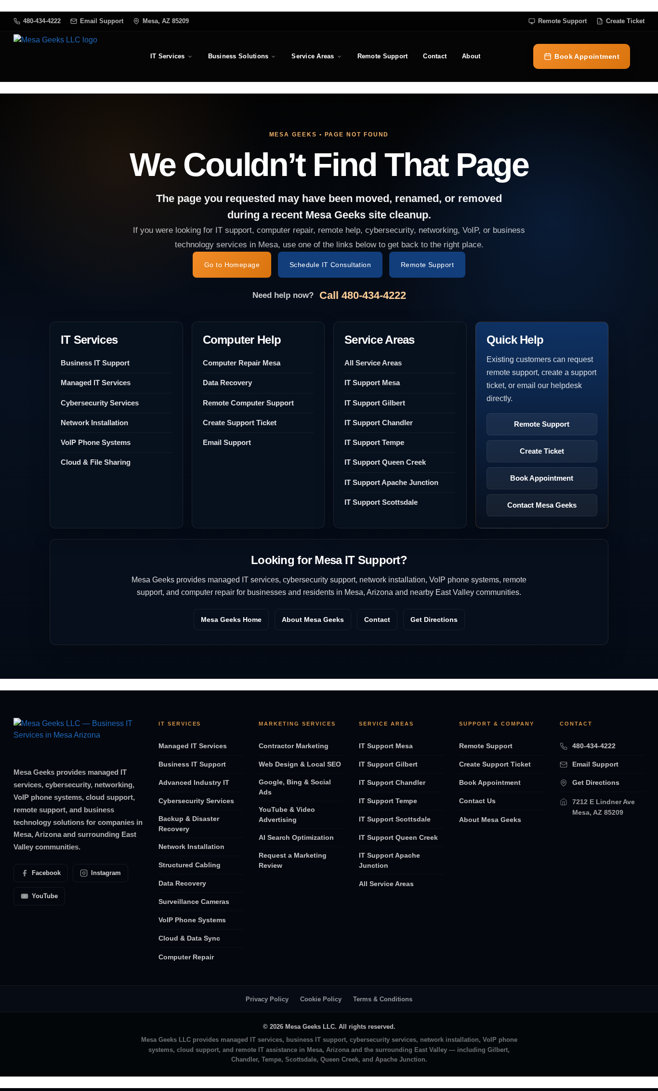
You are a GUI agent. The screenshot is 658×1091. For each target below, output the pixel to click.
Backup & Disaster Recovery (188, 824)
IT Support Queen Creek (385, 462)
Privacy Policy (267, 999)
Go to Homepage (232, 265)
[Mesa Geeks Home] (55, 56)
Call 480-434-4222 (362, 295)
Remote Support (562, 21)
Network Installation (94, 422)
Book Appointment (586, 56)
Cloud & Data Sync (189, 938)
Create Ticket (625, 21)
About (471, 56)
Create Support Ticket (239, 422)
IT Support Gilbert (374, 403)
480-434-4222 (42, 21)
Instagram (106, 872)
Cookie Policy (321, 999)
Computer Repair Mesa (241, 363)
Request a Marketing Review (293, 860)
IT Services (167, 56)
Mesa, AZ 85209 (166, 21)
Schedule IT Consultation (330, 265)
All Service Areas (373, 363)
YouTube (45, 896)
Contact (435, 56)
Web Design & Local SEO (300, 764)
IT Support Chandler (378, 422)
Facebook (46, 872)
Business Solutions (238, 56)
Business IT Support (95, 363)
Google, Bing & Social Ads (295, 787)
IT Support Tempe (374, 442)
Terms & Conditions (382, 999)
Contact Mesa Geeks (542, 505)
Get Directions (434, 619)
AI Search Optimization (296, 837)
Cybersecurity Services (100, 403)
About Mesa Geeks (313, 619)
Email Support (101, 21)
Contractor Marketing (294, 746)
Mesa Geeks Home (231, 619)
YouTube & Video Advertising (287, 814)
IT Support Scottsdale (381, 502)
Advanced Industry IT (193, 782)
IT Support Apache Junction (391, 482)
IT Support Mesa (372, 382)
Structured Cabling (189, 865)
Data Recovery (227, 382)
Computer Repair (186, 957)
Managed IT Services (96, 382)
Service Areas (312, 56)
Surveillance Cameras (193, 901)
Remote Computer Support (248, 403)
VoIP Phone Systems (96, 442)
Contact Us (477, 801)
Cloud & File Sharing (96, 462)
